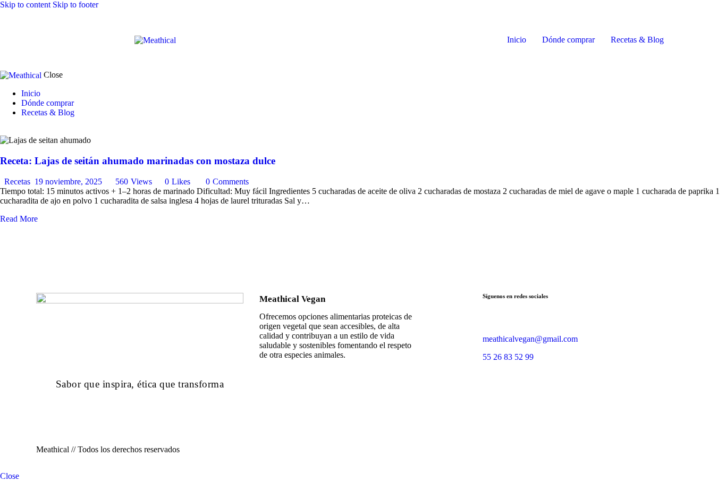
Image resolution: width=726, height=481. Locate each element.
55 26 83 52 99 (509, 356)
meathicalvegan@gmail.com (530, 338)
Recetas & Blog (637, 39)
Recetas (17, 181)
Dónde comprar (568, 39)
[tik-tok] (15, 130)
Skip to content (25, 4)
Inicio (516, 39)
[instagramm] (504, 320)
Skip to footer (75, 4)
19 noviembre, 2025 (68, 181)
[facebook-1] (6, 130)
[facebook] (488, 320)
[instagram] (24, 130)
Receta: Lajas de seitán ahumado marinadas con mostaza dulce (137, 160)
